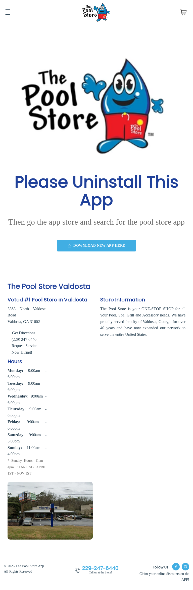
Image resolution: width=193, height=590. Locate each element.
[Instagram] (185, 566)
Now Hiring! (22, 352)
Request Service (24, 346)
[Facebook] (176, 566)
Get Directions (23, 333)
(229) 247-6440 (24, 339)
